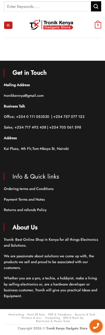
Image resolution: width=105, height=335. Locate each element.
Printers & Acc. (32, 318)
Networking (16, 314)
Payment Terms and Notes (25, 199)
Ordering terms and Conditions (29, 188)
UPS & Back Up (73, 318)
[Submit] (96, 6)
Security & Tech (85, 314)
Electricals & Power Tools (53, 321)
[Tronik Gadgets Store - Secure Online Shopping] (52, 25)
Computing (52, 318)
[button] (8, 25)
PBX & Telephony (59, 314)
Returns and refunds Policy (25, 209)
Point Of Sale (36, 314)
